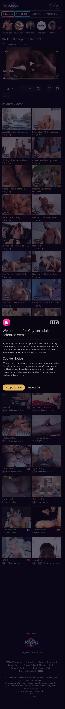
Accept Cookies (14, 387)
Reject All (34, 387)
